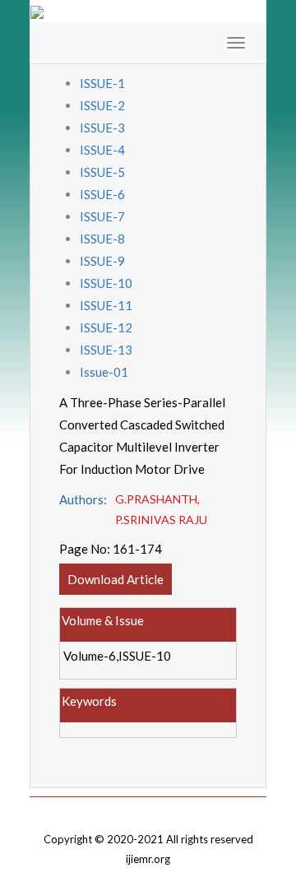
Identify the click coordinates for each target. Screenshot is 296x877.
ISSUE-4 (102, 149)
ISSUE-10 (106, 283)
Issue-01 (104, 371)
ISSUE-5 (102, 172)
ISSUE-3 (102, 127)
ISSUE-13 (106, 349)
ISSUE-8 (102, 238)
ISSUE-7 (102, 216)
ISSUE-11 (106, 305)
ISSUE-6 (102, 194)
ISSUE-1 (102, 83)
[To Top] (148, 808)
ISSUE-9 (102, 260)
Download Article (115, 579)
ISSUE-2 (102, 105)
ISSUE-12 (106, 327)
